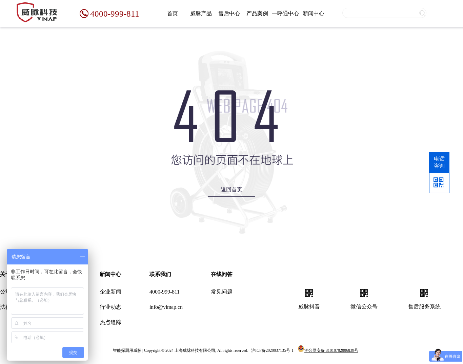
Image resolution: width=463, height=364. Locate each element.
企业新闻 (110, 292)
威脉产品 (201, 13)
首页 (172, 13)
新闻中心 (313, 13)
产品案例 (257, 13)
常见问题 (222, 292)
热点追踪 (110, 322)
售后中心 (229, 13)
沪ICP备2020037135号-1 (272, 350)
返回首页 (231, 189)
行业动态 (110, 307)
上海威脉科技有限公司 (195, 350)
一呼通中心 (285, 13)
